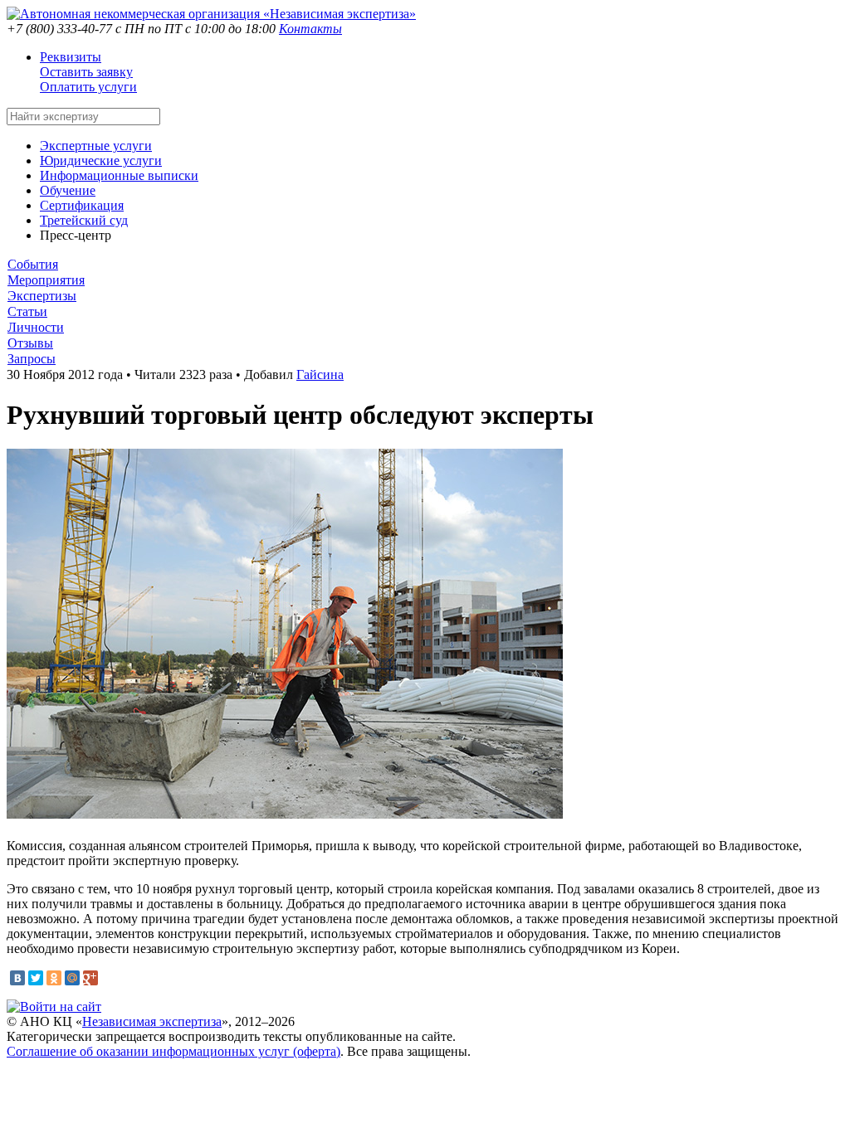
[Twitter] (35, 977)
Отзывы (30, 343)
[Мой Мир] (72, 977)
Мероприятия (46, 280)
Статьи (27, 311)
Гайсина (320, 374)
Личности (35, 327)
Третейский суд (84, 220)
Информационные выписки (119, 175)
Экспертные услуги (96, 146)
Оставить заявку (86, 72)
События (32, 264)
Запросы (31, 359)
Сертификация (82, 205)
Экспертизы (41, 296)
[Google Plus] (90, 977)
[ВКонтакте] (17, 977)
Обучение (67, 190)
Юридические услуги (101, 160)
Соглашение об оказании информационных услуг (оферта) (173, 1051)
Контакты (310, 29)
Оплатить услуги (88, 87)
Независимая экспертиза (152, 1021)
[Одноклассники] (53, 977)
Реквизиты (70, 57)
